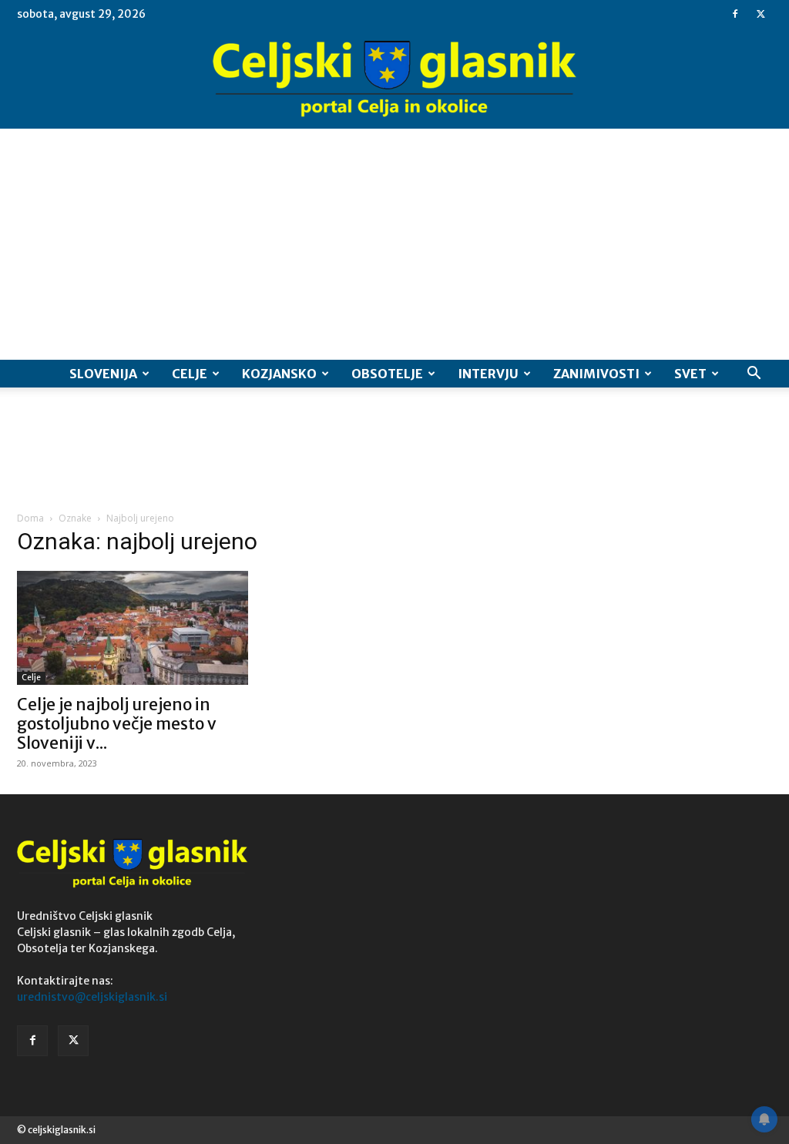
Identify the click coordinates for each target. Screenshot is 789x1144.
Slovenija (103, 373)
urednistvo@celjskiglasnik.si (92, 997)
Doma (30, 518)
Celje (189, 373)
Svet (690, 373)
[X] (760, 14)
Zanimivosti (596, 373)
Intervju (488, 373)
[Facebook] (735, 14)
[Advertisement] (394, 244)
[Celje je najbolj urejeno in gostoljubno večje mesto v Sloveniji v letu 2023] (132, 628)
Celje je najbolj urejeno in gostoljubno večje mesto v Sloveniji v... (117, 723)
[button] (753, 374)
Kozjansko (279, 373)
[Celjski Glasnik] (394, 79)
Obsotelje (387, 373)
